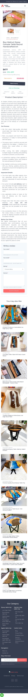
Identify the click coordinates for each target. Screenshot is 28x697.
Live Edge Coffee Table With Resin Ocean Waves (14, 355)
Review (5, 273)
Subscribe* (22, 660)
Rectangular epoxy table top (9, 561)
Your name (6, 249)
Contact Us (5, 653)
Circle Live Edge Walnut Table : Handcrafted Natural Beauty (11, 536)
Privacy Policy (18, 633)
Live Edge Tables (6, 325)
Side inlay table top (19, 612)
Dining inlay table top (19, 620)
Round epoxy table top (7, 447)
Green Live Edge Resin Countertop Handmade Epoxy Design (12, 591)
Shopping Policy (19, 635)
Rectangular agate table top (6, 639)
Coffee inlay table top (19, 616)
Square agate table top (5, 635)
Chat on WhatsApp (14, 88)
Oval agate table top (6, 643)
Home (8, 37)
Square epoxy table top (5, 617)
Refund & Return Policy (19, 642)
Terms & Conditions (18, 638)
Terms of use (20, 675)
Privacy (13, 675)
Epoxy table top (15, 37)
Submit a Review (14, 290)
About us (4, 651)
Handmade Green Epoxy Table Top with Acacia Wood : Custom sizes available (13, 564)
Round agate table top (5, 631)
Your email (6, 257)
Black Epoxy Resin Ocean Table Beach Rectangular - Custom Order (13, 382)
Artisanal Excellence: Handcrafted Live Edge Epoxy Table (13, 328)
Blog (16, 631)
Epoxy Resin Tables (7, 380)
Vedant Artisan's (19, 686)
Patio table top (19, 623)
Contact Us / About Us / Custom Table (16, 1)
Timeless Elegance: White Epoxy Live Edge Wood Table (13, 416)
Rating (5, 266)
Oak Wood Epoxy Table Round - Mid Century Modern (12, 509)
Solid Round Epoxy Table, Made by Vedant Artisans (14, 450)
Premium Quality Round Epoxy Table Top (14, 483)
